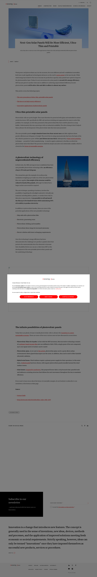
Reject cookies (48, 296)
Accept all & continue (68, 296)
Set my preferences (29, 296)
